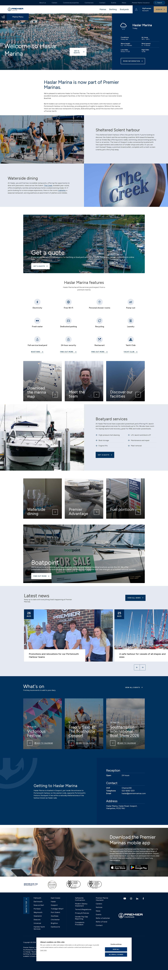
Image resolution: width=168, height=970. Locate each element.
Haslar (53, 901)
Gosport (54, 905)
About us (42, 3)
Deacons (37, 920)
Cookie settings (116, 944)
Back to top (26, 906)
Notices (99, 907)
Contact (102, 3)
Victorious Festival (36, 733)
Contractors (89, 3)
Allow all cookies (116, 954)
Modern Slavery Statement (81, 905)
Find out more (66, 352)
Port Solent (55, 912)
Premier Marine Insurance (141, 3)
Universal (37, 923)
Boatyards (124, 9)
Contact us (97, 52)
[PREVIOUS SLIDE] (137, 667)
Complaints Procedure (79, 923)
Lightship (62, 190)
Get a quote (77, 52)
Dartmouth (38, 901)
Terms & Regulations (83, 909)
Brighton (54, 923)
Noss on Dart (39, 905)
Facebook (143, 898)
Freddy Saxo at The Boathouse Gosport (82, 731)
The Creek (48, 185)
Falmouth (37, 898)
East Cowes (55, 898)
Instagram (131, 898)
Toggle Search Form (159, 3)
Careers (54, 3)
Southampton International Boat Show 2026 (124, 731)
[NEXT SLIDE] (143, 667)
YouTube (125, 898)
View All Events (132, 687)
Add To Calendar (45, 743)
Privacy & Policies (82, 913)
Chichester (55, 920)
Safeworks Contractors (80, 899)
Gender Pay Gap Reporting (81, 918)
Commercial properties (71, 3)
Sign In (159, 9)
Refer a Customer (103, 918)
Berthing (113, 9)
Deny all (116, 949)
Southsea (54, 916)
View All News (134, 598)
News (124, 3)
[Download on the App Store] (118, 867)
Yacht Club (129, 352)
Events (113, 3)
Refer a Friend (101, 922)
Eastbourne (55, 927)
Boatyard (35, 352)
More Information (131, 61)
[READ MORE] (29, 743)
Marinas (103, 9)
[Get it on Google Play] (139, 867)
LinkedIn (137, 898)
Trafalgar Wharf (57, 909)
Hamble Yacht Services (39, 928)
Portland (37, 909)
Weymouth (38, 912)
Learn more (43, 950)
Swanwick (38, 916)
